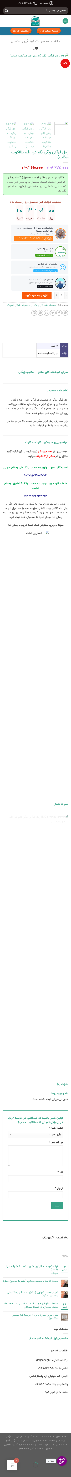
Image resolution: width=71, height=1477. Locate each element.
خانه (57, 41)
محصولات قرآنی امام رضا (18, 305)
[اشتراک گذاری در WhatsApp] (65, 313)
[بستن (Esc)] (67, 1456)
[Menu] (65, 21)
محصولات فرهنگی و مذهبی (30, 41)
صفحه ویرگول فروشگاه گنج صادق (48, 1338)
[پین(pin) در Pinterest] (40, 313)
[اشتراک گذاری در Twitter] (53, 313)
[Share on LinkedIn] (34, 313)
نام (60, 1172)
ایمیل (59, 1188)
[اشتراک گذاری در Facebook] (59, 313)
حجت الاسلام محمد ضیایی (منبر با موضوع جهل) (30, 1281)
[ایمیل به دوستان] (46, 313)
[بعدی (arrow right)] (57, 1471)
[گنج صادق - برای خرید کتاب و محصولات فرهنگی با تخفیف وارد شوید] (35, 21)
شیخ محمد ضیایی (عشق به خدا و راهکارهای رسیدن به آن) (32, 1294)
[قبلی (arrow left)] (67, 1471)
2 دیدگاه (54, 1273)
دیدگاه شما (56, 1142)
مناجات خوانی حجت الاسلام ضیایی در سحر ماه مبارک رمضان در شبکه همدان (31, 1305)
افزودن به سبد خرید (36, 295)
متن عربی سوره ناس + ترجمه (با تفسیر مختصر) (35, 1316)
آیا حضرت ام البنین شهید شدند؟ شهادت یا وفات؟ (32, 1268)
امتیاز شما (56, 1128)
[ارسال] (6, 10)
